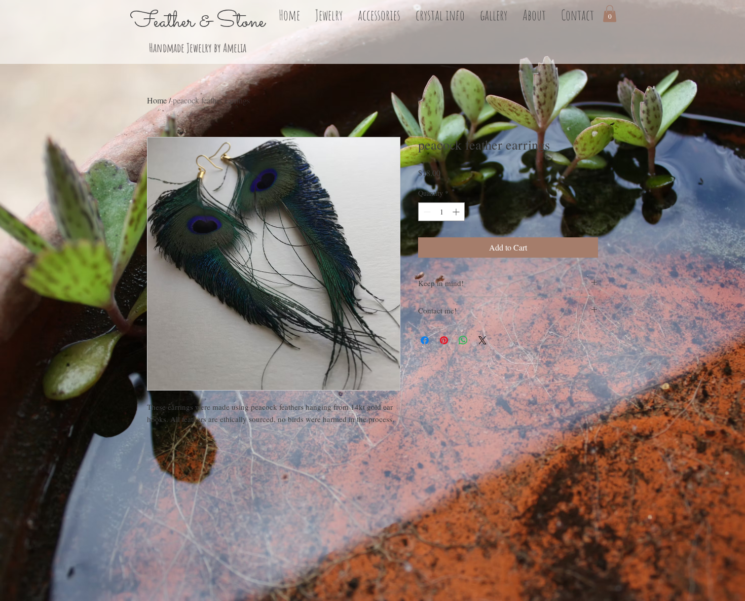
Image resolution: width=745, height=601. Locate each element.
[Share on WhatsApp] (463, 340)
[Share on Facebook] (425, 340)
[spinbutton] (441, 212)
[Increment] (457, 212)
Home (157, 100)
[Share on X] (482, 340)
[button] (329, 13)
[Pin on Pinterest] (444, 340)
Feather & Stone (197, 22)
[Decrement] (426, 212)
